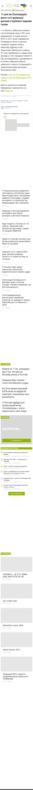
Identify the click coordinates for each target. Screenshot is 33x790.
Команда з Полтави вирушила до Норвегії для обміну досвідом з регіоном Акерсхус (15, 213)
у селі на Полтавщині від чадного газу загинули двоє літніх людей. (16, 77)
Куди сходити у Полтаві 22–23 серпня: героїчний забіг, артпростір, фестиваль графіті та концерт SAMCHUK (15, 227)
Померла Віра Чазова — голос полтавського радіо (15, 381)
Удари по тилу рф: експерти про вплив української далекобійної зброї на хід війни (16, 241)
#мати (26, 101)
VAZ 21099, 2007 (10, 601)
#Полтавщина (5, 101)
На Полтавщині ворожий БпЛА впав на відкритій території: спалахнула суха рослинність (15, 392)
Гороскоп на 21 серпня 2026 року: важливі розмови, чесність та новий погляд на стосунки (15, 255)
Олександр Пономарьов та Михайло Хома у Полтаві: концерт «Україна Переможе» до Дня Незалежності (16, 283)
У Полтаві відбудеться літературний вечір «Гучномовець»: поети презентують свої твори (14, 406)
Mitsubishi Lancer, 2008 (13, 625)
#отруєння (12, 101)
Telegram (9, 91)
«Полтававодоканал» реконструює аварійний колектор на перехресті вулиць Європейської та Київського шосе (16, 300)
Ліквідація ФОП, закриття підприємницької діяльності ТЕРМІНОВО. (15, 676)
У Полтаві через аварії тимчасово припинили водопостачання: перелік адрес (16, 269)
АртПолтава (10, 429)
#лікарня (9, 102)
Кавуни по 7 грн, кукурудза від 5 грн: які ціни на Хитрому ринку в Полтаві (15, 371)
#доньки (3, 102)
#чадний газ (20, 101)
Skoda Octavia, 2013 (11, 649)
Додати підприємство (16, 493)
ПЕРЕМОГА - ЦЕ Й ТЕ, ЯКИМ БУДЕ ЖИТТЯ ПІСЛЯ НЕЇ (15, 575)
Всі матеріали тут (16, 440)
